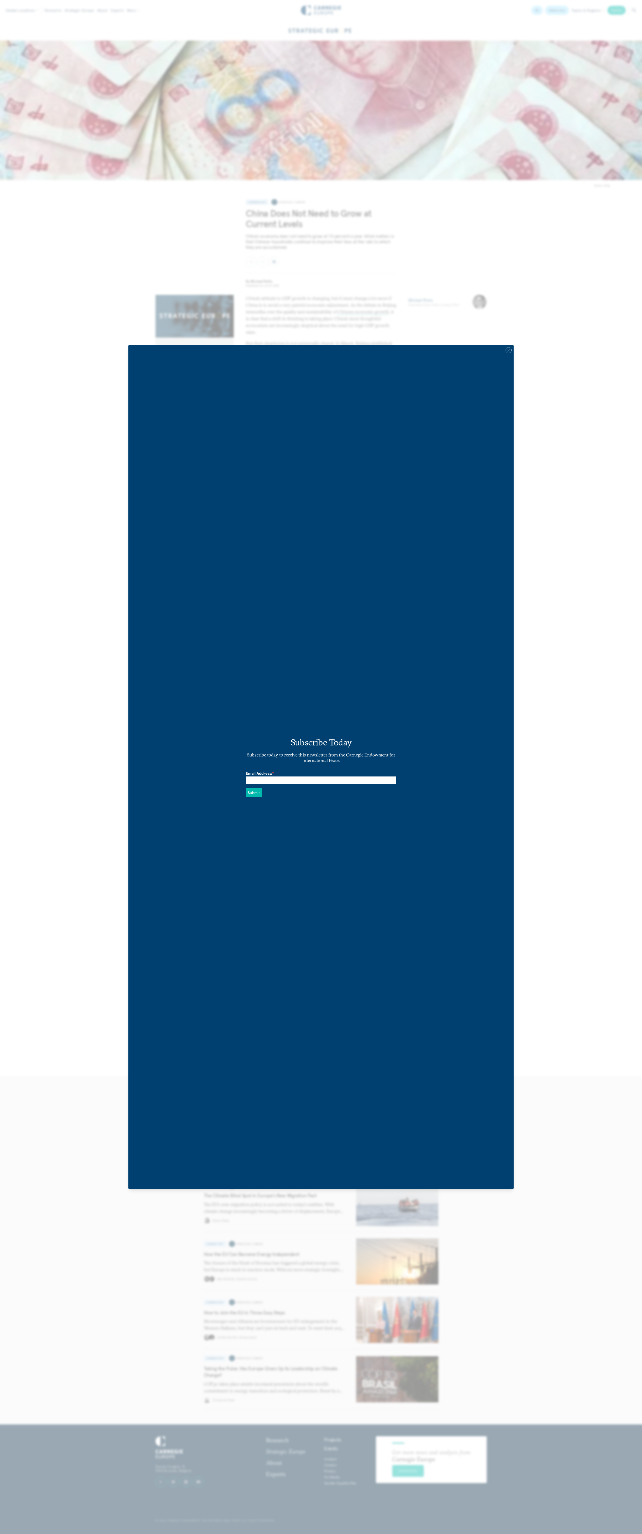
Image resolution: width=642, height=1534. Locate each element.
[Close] (509, 350)
